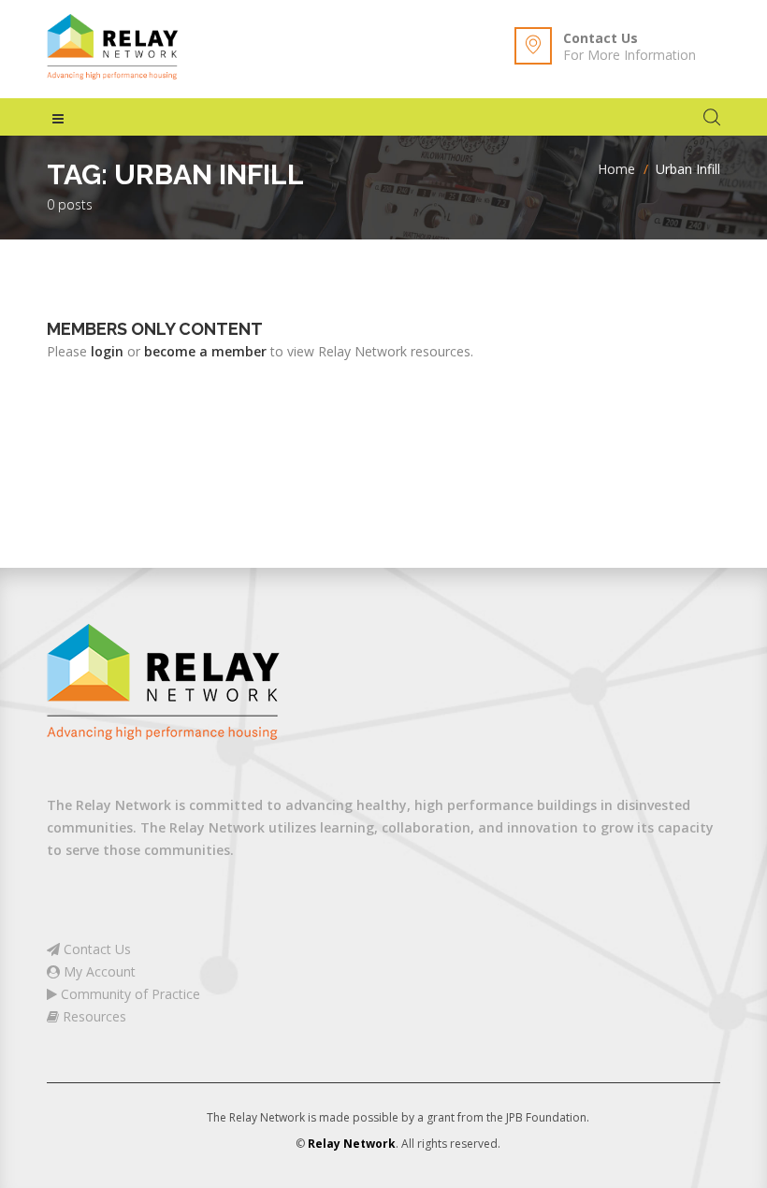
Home (616, 169)
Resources (92, 1016)
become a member (205, 351)
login (107, 351)
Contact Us (600, 38)
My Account (98, 971)
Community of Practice (128, 994)
